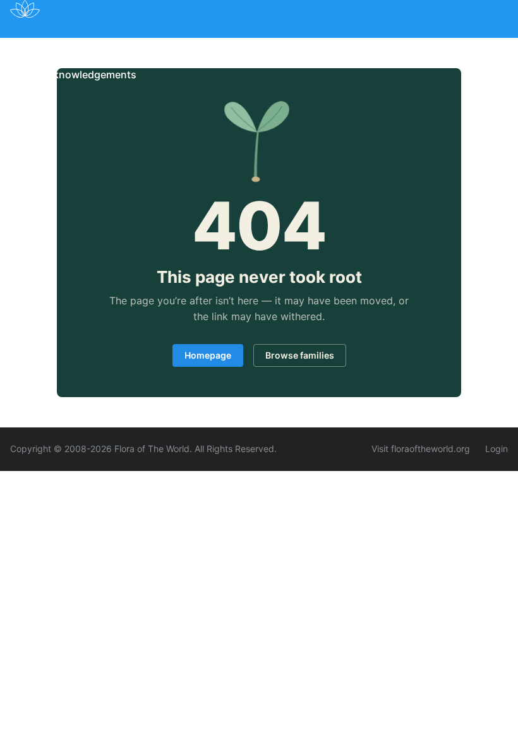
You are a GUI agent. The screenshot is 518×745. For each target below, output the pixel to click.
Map (119, 46)
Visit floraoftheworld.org (420, 448)
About (374, 46)
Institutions (258, 46)
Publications (180, 46)
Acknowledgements (88, 74)
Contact (429, 46)
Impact (322, 46)
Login (496, 448)
